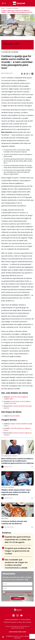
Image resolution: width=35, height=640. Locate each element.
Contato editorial (25, 619)
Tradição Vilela (8, 399)
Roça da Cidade (15, 416)
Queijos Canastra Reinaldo (18, 424)
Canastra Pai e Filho (10, 403)
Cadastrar (17, 598)
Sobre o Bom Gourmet (24, 622)
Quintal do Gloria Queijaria (18, 397)
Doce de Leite (14, 401)
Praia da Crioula (18, 433)
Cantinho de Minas (18, 406)
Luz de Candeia (25, 401)
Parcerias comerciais (10, 622)
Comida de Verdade (12, 8)
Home (3, 8)
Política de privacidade (11, 619)
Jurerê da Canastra (16, 428)
